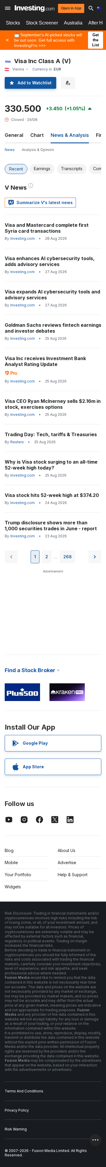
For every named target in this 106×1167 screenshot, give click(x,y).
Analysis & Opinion (38, 149)
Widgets (13, 886)
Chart (37, 135)
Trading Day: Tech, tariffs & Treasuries (51, 434)
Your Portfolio (18, 874)
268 (67, 556)
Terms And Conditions (24, 1091)
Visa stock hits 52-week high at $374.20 (52, 495)
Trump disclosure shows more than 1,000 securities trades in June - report (51, 525)
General (14, 135)
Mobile (11, 862)
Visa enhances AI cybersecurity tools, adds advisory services (50, 261)
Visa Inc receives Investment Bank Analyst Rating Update (45, 361)
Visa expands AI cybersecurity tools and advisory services (52, 295)
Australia (73, 22)
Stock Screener (42, 22)
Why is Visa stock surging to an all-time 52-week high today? (51, 465)
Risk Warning (16, 1129)
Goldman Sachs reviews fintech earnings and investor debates (53, 328)
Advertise (67, 862)
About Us (66, 850)
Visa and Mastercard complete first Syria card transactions (47, 228)
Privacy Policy (17, 1110)
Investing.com (22, 238)
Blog (9, 850)
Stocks (13, 22)
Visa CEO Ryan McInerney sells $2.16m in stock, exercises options (53, 404)
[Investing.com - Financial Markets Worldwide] (34, 8)
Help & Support (72, 874)
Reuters (17, 442)
